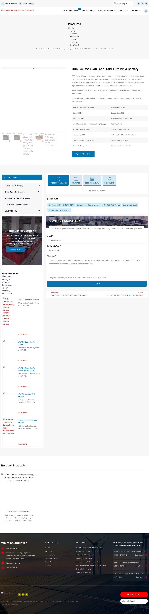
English (124, 3)
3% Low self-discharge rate (88, 205)
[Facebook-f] (138, 3)
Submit (97, 284)
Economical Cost (130, 205)
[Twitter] (146, 3)
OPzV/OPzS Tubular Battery (16, 204)
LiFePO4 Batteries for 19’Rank (26, 343)
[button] (22, 186)
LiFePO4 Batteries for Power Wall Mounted (26, 369)
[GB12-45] (33, 68)
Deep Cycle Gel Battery (15, 192)
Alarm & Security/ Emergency (63, 49)
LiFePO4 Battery (12, 211)
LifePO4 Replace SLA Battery (26, 395)
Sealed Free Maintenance (59, 210)
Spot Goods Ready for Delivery (18, 198)
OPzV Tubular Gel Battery (28, 299)
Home (38, 49)
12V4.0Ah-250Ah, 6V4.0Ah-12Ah (61, 205)
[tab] (58, 180)
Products (46, 49)
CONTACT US (15, 250)
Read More (22, 335)
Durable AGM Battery (14, 186)
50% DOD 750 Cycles (111, 205)
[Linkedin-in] (142, 3)
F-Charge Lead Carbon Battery (27, 421)
